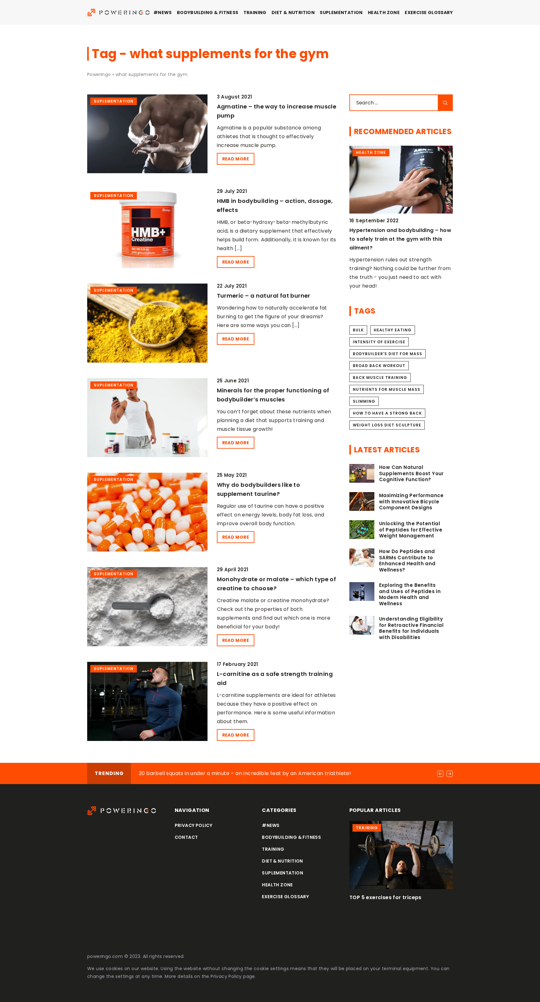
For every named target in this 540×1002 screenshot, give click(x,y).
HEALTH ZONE (384, 12)
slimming (364, 401)
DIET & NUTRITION (293, 12)
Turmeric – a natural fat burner (263, 296)
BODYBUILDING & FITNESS (207, 12)
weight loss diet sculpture (387, 425)
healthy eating (393, 330)
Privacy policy (193, 825)
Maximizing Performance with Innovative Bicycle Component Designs (411, 501)
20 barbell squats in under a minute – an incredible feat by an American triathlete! (245, 773)
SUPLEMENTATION (341, 12)
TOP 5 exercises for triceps (385, 897)
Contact (186, 837)
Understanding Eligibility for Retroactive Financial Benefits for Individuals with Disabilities (411, 628)
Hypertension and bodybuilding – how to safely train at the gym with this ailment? (400, 239)
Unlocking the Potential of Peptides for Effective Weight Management (410, 530)
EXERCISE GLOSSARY (429, 12)
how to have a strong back (387, 413)
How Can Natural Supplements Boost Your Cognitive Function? (411, 473)
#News (162, 12)
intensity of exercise (379, 342)
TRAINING (255, 12)
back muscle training (380, 377)
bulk (358, 330)
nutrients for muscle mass (386, 389)
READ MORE (235, 159)
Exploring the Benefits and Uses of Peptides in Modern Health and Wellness (410, 594)
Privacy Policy (226, 976)
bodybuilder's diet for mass (387, 353)
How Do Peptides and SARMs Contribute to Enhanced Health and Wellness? (407, 560)
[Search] (445, 102)
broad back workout (379, 365)
